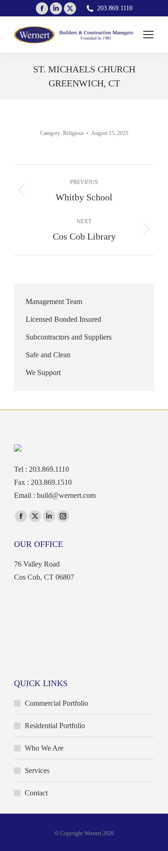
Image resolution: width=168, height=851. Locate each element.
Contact (36, 793)
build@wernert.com (66, 495)
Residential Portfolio (55, 726)
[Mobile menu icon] (148, 34)
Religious (73, 133)
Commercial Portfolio (56, 703)
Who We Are (44, 748)
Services (37, 770)
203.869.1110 (115, 8)
